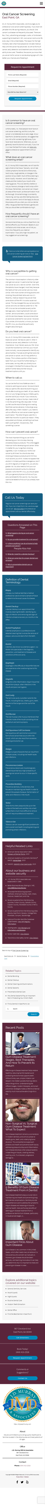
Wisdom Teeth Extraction (16, 1304)
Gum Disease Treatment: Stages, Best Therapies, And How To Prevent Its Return (21, 1061)
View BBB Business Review (17, 888)
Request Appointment (22, 1358)
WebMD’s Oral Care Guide (23, 864)
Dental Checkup (13, 980)
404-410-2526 (19, 509)
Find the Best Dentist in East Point (20, 1314)
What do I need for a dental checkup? (21, 554)
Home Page (17, 860)
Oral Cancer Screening (20, 950)
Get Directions (22, 1338)
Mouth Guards (12, 1292)
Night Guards (12, 1296)
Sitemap (26, 1476)
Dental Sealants (13, 988)
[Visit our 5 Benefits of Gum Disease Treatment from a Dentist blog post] (23, 1185)
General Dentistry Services (17, 1289)
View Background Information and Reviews (19, 929)
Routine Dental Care (15, 1300)
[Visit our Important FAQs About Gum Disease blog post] (23, 1239)
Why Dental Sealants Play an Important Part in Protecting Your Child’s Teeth (21, 997)
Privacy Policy (19, 1476)
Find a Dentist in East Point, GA (18, 1004)
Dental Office (12, 1310)
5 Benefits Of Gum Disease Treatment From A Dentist (22, 1189)
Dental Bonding (13, 976)
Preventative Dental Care (16, 992)
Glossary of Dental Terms (16, 854)
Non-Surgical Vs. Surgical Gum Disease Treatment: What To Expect (21, 1126)
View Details (24, 934)
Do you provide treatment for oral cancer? (23, 539)
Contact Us (22, 1378)
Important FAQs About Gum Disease (19, 1243)
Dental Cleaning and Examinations (20, 984)
